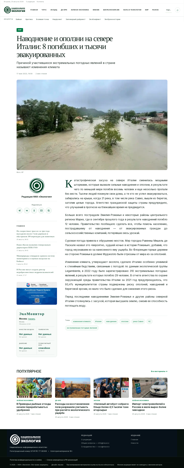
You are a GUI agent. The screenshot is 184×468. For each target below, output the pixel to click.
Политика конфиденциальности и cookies (26, 460)
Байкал (19, 19)
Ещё (168, 10)
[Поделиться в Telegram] (19, 210)
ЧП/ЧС (44, 10)
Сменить (31, 319)
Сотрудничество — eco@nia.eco (95, 446)
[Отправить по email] (41, 210)
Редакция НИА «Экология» (37, 196)
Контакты (40, 2)
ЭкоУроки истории (112, 19)
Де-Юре (64, 10)
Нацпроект (57, 19)
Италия (98, 321)
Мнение (96, 10)
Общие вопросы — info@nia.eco (95, 443)
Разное (155, 10)
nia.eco (60, 465)
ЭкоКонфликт (95, 19)
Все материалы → (159, 371)
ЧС (149, 321)
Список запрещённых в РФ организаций (62, 460)
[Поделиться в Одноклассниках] (34, 210)
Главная (34, 10)
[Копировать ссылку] (49, 210)
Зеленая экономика (80, 10)
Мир (146, 10)
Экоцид (53, 10)
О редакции (30, 2)
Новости (134, 443)
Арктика (29, 19)
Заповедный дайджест (76, 19)
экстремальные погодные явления (82, 328)
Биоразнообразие (111, 10)
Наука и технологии (132, 10)
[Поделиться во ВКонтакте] (27, 210)
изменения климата (82, 321)
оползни (124, 321)
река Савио (138, 321)
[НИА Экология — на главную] (14, 10)
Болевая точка (42, 19)
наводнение (111, 321)
